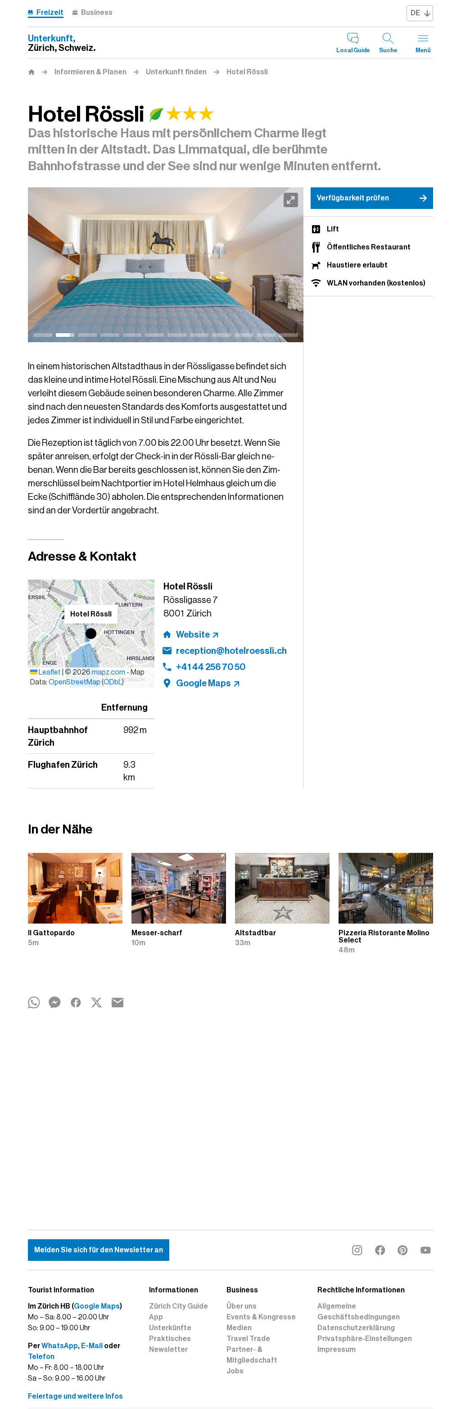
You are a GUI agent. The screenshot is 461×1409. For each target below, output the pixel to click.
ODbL (113, 682)
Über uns (241, 1306)
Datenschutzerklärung (356, 1328)
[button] (91, 633)
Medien (239, 1328)
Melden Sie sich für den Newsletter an (98, 1250)
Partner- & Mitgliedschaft (251, 1355)
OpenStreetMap (74, 682)
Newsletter (168, 1349)
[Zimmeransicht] (165, 264)
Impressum (336, 1349)
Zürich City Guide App (178, 1312)
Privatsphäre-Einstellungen (364, 1338)
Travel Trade (248, 1338)
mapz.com (109, 672)
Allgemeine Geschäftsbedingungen (358, 1312)
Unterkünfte (170, 1328)
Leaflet (49, 672)
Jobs (235, 1371)
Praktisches (170, 1338)
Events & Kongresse (261, 1317)
